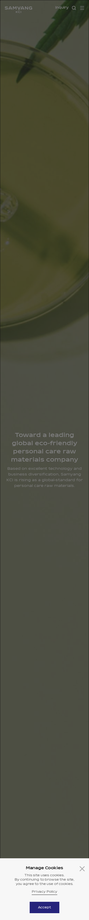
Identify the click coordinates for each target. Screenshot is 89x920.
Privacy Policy (44, 891)
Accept (44, 907)
